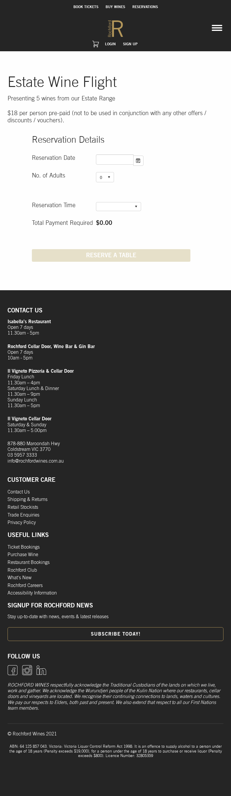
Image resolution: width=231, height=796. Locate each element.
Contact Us (19, 492)
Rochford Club (22, 570)
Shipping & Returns (28, 499)
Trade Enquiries (23, 515)
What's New (20, 577)
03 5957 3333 (22, 455)
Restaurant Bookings (29, 562)
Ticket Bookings (24, 547)
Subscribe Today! (115, 634)
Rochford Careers (25, 585)
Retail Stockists (23, 507)
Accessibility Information (32, 593)
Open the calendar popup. (138, 161)
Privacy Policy (22, 522)
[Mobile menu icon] (217, 27)
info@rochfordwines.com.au (36, 461)
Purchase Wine (23, 554)
